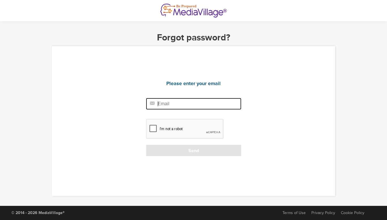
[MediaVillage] (193, 11)
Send (193, 151)
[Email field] (193, 103)
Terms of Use (294, 212)
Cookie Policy (352, 212)
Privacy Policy (323, 212)
